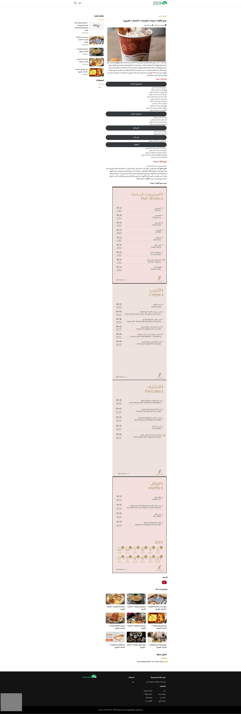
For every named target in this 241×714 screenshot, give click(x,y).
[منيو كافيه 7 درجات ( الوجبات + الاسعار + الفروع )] (136, 44)
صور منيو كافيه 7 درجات (158, 183)
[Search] (75, 3)
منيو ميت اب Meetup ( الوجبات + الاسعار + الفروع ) (157, 607)
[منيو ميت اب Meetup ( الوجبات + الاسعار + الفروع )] (96, 40)
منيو (80, 3)
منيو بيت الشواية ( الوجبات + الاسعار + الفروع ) (116, 627)
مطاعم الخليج (162, 701)
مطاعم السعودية (148, 691)
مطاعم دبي (163, 698)
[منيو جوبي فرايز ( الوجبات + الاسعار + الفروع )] (96, 72)
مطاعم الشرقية (148, 694)
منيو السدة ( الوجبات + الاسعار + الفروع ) (115, 607)
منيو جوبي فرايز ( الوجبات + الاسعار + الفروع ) (159, 627)
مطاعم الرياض (162, 694)
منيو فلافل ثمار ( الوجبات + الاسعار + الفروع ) (117, 646)
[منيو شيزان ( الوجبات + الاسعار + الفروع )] (96, 52)
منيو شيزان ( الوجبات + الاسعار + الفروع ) (136, 607)
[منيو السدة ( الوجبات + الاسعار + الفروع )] (96, 62)
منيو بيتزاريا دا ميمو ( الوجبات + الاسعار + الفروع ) (158, 646)
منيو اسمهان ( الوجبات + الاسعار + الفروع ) (136, 646)
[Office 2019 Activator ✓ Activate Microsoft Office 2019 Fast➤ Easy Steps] (96, 26)
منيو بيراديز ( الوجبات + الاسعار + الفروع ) (136, 627)
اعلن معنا (100, 710)
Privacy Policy (108, 710)
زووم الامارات (148, 698)
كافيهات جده (149, 701)
